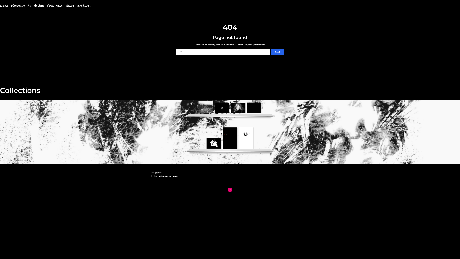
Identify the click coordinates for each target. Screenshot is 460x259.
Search (277, 52)
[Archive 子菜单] (90, 6)
